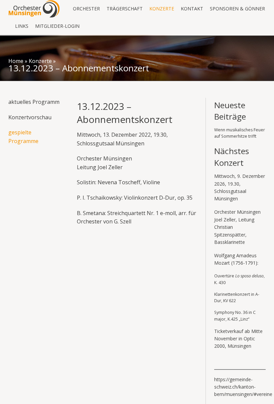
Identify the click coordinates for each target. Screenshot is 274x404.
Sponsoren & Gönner (237, 8)
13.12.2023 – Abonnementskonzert (78, 68)
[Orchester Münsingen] (33, 8)
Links (21, 26)
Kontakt (192, 8)
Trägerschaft (125, 8)
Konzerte (161, 8)
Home (15, 61)
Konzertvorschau (29, 117)
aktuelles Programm (33, 102)
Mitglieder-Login (57, 26)
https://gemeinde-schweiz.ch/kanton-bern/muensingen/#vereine (243, 387)
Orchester (86, 8)
